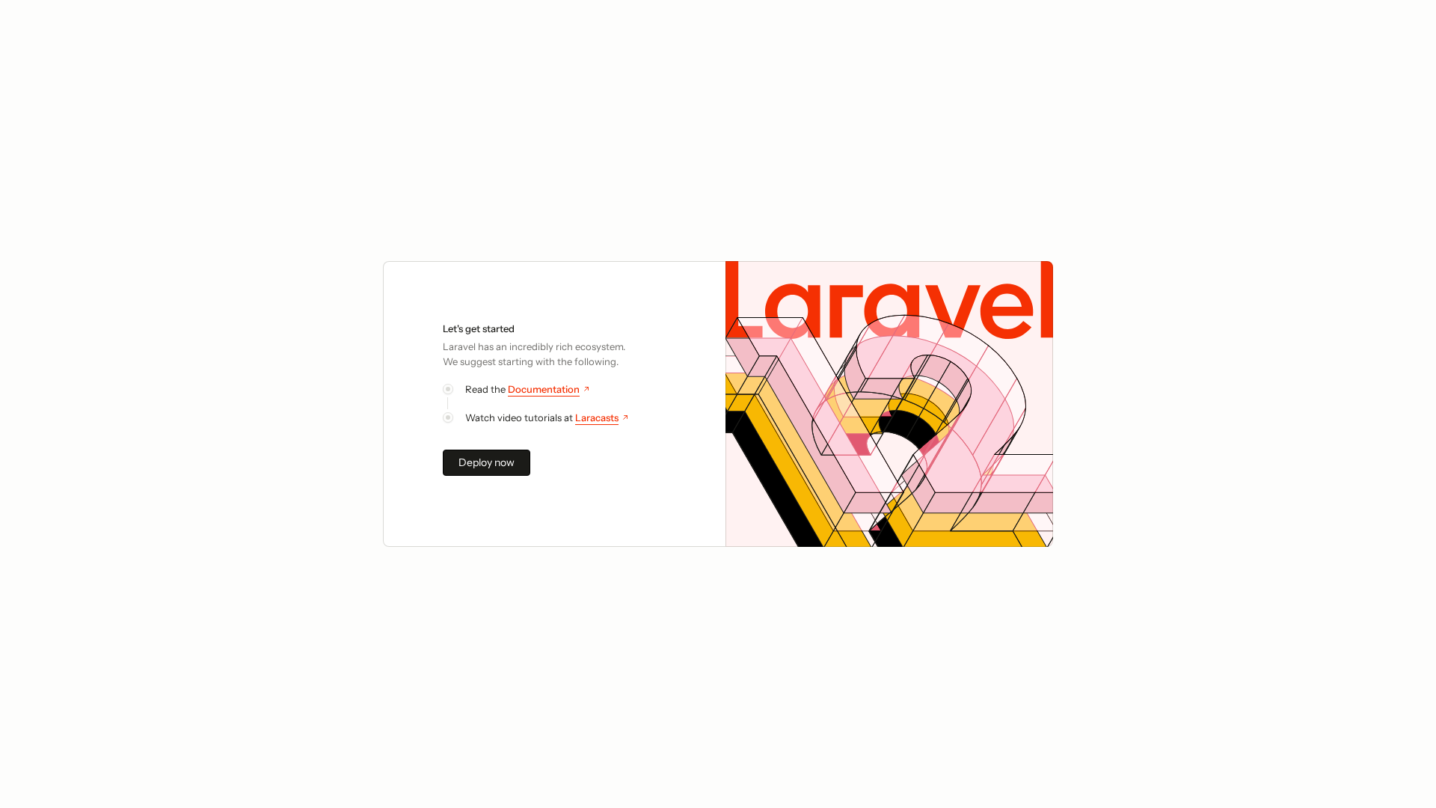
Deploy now (486, 462)
